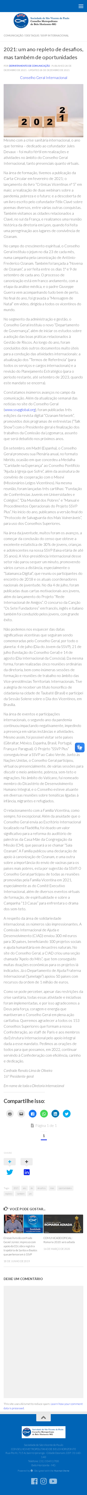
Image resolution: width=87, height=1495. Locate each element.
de (32, 1188)
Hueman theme (61, 1470)
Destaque (32, 35)
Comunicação (13, 35)
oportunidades (65, 1188)
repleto (8, 1193)
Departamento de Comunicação (29, 65)
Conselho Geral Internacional (43, 77)
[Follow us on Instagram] (43, 1481)
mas (52, 1188)
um (30, 1193)
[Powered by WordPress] (31, 1471)
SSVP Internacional (55, 35)
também (20, 1193)
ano (24, 1188)
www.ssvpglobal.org (20, 409)
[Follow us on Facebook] (34, 1481)
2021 (16, 1188)
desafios (41, 1188)
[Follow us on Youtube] (52, 1481)
